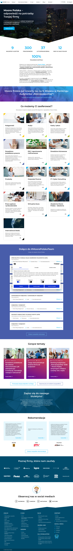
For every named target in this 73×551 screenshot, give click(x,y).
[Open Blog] (45, 2)
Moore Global (41, 64)
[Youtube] (50, 501)
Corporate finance (34, 179)
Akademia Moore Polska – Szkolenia (57, 205)
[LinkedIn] (28, 501)
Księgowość (9, 125)
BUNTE (14, 442)
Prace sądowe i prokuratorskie (11, 205)
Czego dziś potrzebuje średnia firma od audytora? (36, 364)
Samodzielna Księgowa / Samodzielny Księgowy (27, 295)
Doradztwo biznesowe (59, 151)
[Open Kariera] (40, 2)
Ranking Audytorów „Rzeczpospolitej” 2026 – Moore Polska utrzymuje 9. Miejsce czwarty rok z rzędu (59, 366)
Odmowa (21, 286)
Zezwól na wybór (36, 286)
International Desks (12, 230)
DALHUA (59, 442)
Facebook (21, 501)
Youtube (55, 501)
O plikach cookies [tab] (52, 267)
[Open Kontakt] (52, 2)
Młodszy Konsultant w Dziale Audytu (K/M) (25, 314)
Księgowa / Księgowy (18, 305)
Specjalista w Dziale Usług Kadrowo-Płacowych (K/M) (29, 258)
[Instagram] (38, 501)
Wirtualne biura (33, 204)
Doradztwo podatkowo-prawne (12, 152)
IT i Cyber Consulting (58, 179)
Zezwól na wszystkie (52, 286)
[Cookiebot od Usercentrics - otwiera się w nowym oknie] (54, 264)
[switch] (30, 282)
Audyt (30, 125)
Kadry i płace (55, 125)
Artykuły (14, 360)
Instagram (43, 501)
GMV (36, 442)
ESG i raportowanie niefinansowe (35, 152)
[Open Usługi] (15, 2)
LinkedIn (33, 501)
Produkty (8, 179)
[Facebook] (16, 501)
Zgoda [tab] (20, 267)
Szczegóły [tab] (36, 267)
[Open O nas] (33, 2)
